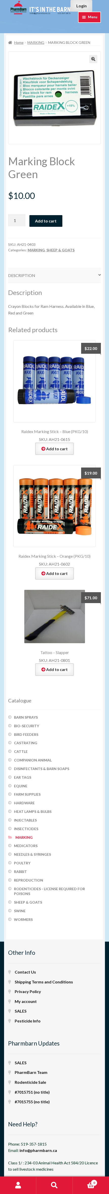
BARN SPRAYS (26, 717)
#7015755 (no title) (32, 1101)
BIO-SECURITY (26, 726)
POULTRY (22, 863)
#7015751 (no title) (32, 1092)
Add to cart (46, 220)
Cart (84, 1181)
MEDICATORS (26, 846)
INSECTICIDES (26, 829)
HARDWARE (24, 803)
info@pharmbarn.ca (38, 1150)
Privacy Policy (28, 991)
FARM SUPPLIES (27, 794)
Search (54, 1185)
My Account (18, 1185)
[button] (93, 59)
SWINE (20, 911)
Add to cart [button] (57, 448)
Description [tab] (21, 275)
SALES (21, 1011)
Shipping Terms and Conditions (44, 981)
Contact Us (25, 971)
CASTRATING (25, 743)
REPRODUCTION (28, 880)
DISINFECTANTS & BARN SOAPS (41, 769)
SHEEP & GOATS (60, 250)
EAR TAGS (22, 777)
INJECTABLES (25, 820)
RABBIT (20, 871)
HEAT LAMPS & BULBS (32, 811)
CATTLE (21, 751)
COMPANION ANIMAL (33, 760)
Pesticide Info (28, 1020)
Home (19, 42)
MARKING (35, 42)
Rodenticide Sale (30, 1082)
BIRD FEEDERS (26, 734)
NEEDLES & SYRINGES (32, 854)
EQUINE (20, 786)
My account (26, 1001)
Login (81, 5)
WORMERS (23, 919)
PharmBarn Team (31, 1072)
